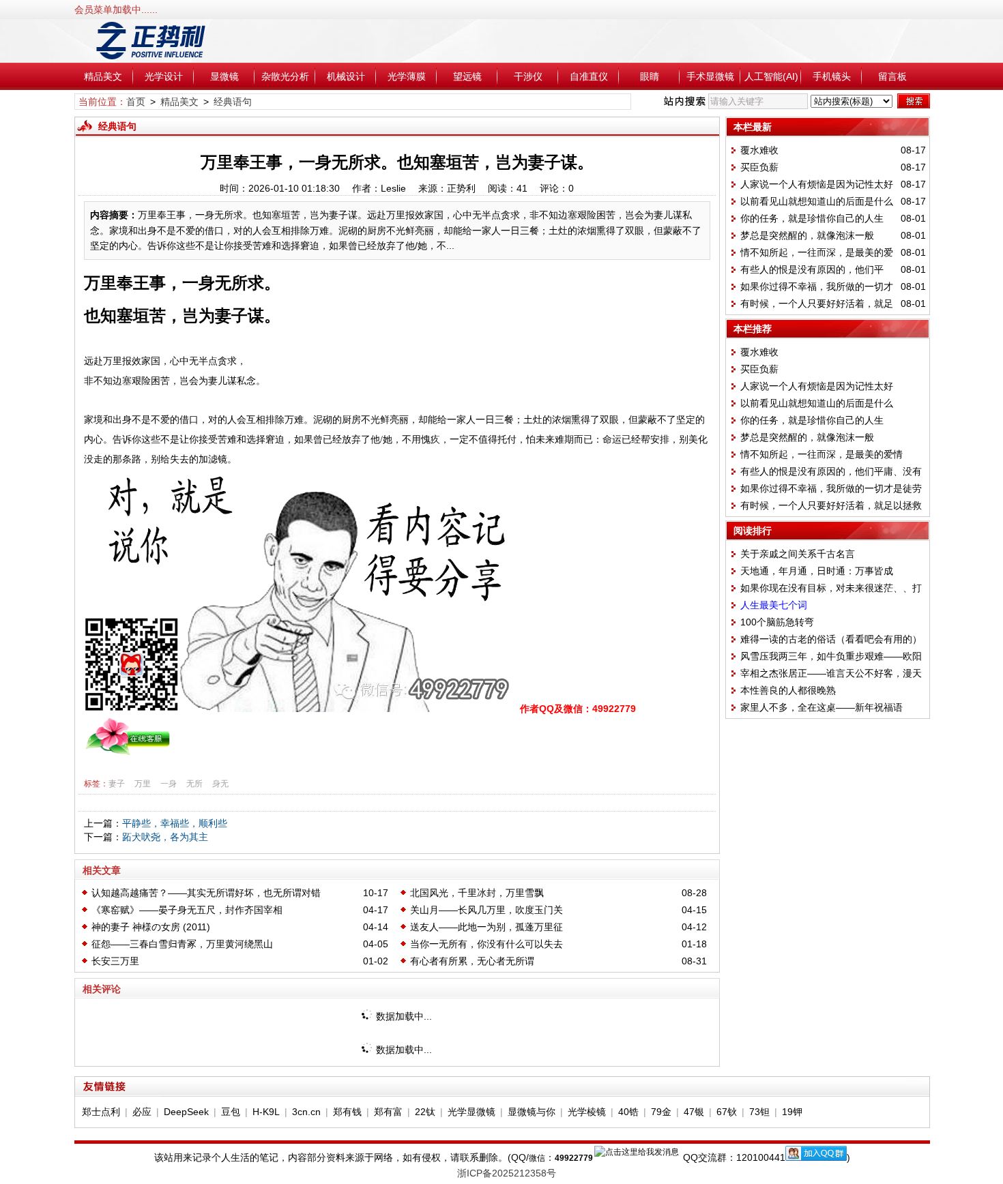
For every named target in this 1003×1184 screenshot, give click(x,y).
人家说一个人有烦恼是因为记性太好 (816, 184)
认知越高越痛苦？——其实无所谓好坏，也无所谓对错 (206, 892)
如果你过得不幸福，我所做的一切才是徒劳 (831, 488)
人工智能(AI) (771, 76)
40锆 (628, 1111)
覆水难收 (759, 150)
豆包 (230, 1111)
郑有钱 (347, 1111)
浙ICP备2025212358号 (506, 1173)
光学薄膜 (407, 76)
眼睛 (649, 76)
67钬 (726, 1111)
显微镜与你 (531, 1111)
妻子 (116, 783)
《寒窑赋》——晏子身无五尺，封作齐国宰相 (186, 909)
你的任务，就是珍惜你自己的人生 (812, 218)
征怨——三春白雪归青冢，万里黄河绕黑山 (182, 943)
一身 (168, 783)
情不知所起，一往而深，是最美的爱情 (821, 454)
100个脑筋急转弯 (777, 622)
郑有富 (388, 1111)
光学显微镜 (471, 1111)
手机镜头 (832, 76)
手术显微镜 (710, 76)
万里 (142, 783)
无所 (194, 783)
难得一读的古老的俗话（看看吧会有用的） (831, 639)
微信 (537, 1158)
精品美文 (103, 76)
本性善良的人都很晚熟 (788, 690)
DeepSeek (186, 1111)
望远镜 (467, 76)
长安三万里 (115, 961)
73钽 (759, 1111)
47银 (694, 1111)
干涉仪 (528, 76)
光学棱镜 (587, 1111)
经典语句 (233, 101)
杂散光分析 (285, 76)
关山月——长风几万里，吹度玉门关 (486, 909)
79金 (661, 1111)
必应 (141, 1111)
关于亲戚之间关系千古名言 (797, 553)
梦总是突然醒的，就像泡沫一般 (807, 235)
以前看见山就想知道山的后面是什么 (816, 201)
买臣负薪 (759, 167)
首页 (135, 101)
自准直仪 (589, 76)
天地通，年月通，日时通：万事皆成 (816, 570)
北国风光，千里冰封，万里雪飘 (477, 892)
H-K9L (266, 1111)
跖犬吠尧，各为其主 (165, 836)
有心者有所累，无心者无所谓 (472, 961)
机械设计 (346, 76)
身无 (220, 783)
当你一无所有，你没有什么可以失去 (486, 943)
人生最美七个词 (773, 605)
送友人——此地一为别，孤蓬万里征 (486, 926)
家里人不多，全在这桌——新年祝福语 (821, 707)
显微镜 (224, 76)
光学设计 (164, 76)
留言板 (892, 76)
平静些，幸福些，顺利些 (174, 823)
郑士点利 (101, 1111)
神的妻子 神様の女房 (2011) (150, 926)
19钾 (792, 1111)
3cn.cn (306, 1111)
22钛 (425, 1111)
